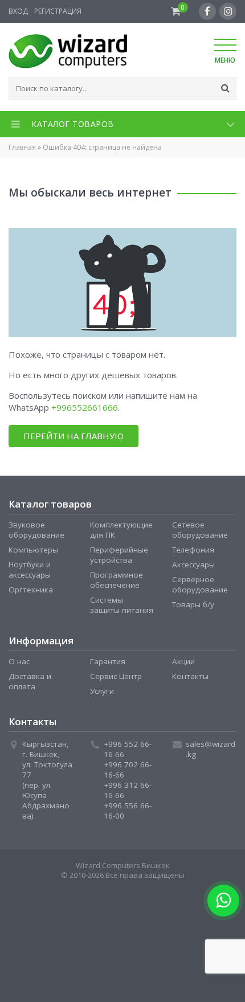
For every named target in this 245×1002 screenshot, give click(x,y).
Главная (22, 147)
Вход (18, 11)
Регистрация (57, 11)
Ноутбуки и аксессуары (30, 569)
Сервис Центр (116, 676)
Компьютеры (33, 550)
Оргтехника (31, 589)
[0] (176, 11)
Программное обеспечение (116, 580)
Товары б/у (193, 604)
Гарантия (107, 661)
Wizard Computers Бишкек (123, 865)
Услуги (102, 691)
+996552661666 (84, 407)
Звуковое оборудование (36, 530)
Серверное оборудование (200, 584)
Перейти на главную (73, 435)
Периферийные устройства (119, 555)
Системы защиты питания (121, 605)
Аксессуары (193, 564)
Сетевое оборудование (200, 530)
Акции (183, 661)
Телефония (193, 550)
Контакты (190, 676)
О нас (19, 661)
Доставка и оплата (30, 681)
